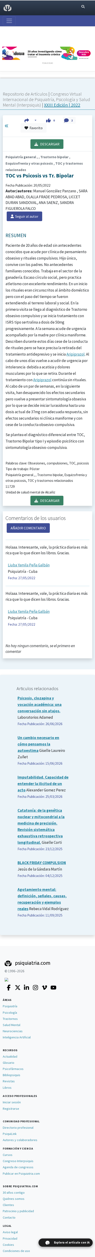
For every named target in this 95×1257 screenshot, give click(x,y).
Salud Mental (11, 1025)
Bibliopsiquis (11, 1075)
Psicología (10, 1012)
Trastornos (10, 1019)
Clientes (8, 1205)
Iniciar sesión (12, 1102)
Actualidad (10, 1056)
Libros (7, 1087)
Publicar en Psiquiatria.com (21, 1173)
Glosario (8, 1063)
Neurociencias (13, 1031)
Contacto (9, 1217)
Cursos (7, 1155)
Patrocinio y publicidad (18, 1211)
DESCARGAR (48, 144)
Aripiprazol (75, 354)
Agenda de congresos (18, 1167)
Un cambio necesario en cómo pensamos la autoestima (38, 744)
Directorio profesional (18, 1128)
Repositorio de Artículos (25, 94)
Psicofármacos (13, 1069)
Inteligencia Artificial (17, 1037)
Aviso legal (10, 1232)
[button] (31, 120)
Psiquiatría (10, 1006)
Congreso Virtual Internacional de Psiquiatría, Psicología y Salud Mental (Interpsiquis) (46, 99)
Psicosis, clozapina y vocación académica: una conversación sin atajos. (40, 704)
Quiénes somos (13, 1199)
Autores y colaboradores (20, 1140)
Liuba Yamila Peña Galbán (29, 565)
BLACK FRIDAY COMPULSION (42, 862)
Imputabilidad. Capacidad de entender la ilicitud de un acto (43, 784)
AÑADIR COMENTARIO (28, 528)
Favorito (35, 128)
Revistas (9, 1081)
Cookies (8, 1245)
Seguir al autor (26, 216)
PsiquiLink (10, 1134)
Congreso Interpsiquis (18, 1161)
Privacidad (10, 1238)
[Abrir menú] (9, 20)
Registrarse (11, 1109)
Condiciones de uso (16, 1251)
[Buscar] (83, 6)
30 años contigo (14, 1192)
